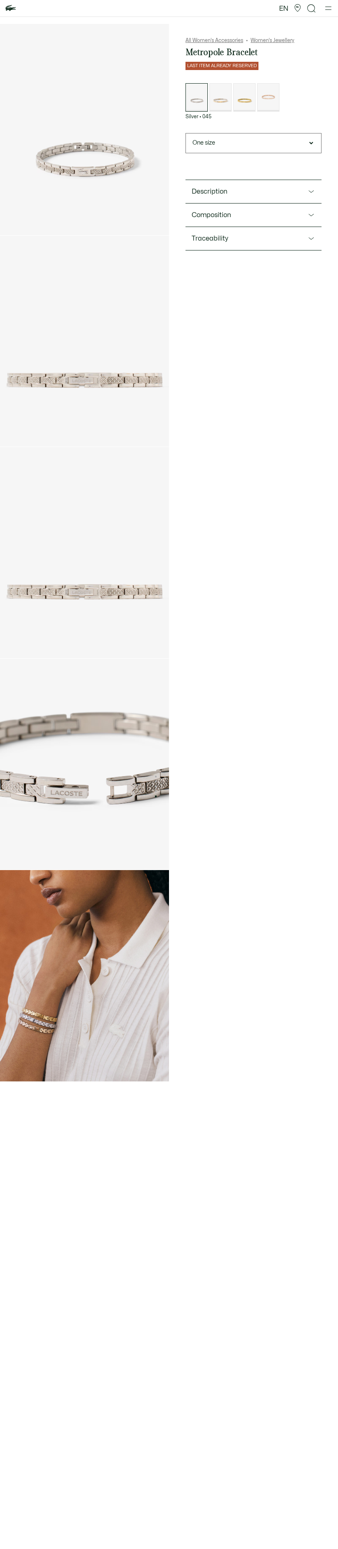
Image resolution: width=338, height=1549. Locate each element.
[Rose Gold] (268, 97)
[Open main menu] (328, 8)
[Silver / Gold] (220, 97)
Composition (211, 215)
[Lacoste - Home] (10, 8)
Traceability (210, 238)
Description (210, 191)
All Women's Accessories (214, 40)
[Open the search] (312, 8)
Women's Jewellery (272, 40)
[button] (298, 8)
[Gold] (244, 97)
